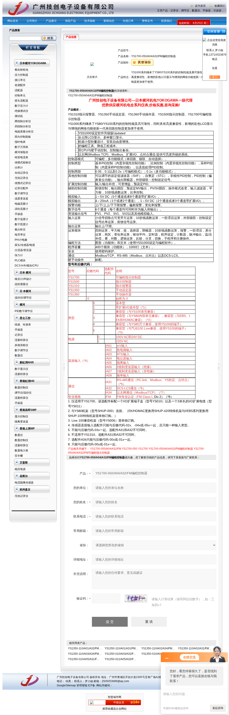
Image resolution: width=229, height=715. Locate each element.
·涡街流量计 (21, 208)
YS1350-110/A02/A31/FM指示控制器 (200, 648)
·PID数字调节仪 (23, 311)
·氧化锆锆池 (21, 69)
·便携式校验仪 (22, 162)
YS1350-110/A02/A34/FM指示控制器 (163, 648)
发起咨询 (217, 708)
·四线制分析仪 (22, 126)
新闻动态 (109, 20)
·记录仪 (18, 334)
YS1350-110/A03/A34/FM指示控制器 (90, 653)
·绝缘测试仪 (21, 111)
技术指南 (89, 20)
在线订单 (128, 20)
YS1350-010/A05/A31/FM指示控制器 (90, 659)
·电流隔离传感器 (24, 482)
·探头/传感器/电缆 (24, 245)
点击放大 (92, 76)
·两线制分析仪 (22, 121)
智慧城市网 (114, 697)
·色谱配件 (19, 85)
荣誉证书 (147, 20)
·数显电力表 (21, 450)
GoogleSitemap (66, 685)
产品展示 (51, 20)
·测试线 (18, 116)
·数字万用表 (21, 147)
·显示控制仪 (21, 416)
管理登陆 (81, 685)
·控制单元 (19, 95)
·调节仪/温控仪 (23, 392)
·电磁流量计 (21, 203)
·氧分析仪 (19, 229)
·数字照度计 (21, 224)
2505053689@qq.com (115, 681)
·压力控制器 (21, 74)
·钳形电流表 (21, 157)
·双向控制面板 (22, 136)
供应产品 (70, 20)
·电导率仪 (19, 234)
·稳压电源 (19, 469)
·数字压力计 (21, 105)
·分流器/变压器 (23, 250)
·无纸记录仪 (21, 178)
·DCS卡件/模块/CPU (26, 265)
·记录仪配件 (21, 188)
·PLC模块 (19, 260)
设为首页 (200, 5)
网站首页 (12, 20)
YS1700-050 (129, 448)
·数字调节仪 (21, 193)
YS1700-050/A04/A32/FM (105, 448)
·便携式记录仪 (22, 183)
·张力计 (18, 255)
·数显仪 (18, 355)
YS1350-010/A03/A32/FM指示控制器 (127, 653)
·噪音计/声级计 (23, 279)
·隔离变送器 (21, 421)
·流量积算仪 (21, 340)
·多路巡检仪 (21, 345)
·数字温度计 (21, 219)
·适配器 (18, 90)
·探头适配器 (21, 100)
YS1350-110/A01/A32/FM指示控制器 (90, 648)
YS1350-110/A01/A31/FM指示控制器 (127, 648)
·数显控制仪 (21, 387)
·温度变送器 (21, 198)
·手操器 (18, 214)
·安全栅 (18, 455)
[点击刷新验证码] (136, 598)
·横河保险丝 (21, 152)
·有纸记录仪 (21, 172)
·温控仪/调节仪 (23, 297)
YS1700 (143, 448)
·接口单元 (19, 80)
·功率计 (18, 167)
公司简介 (32, 20)
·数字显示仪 (21, 368)
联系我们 (166, 20)
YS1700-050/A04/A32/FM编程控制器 (170, 448)
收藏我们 (219, 5)
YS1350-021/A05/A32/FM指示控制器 (127, 659)
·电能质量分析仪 (24, 131)
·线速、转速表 (22, 324)
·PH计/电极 (20, 239)
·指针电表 (19, 141)
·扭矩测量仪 (21, 284)
